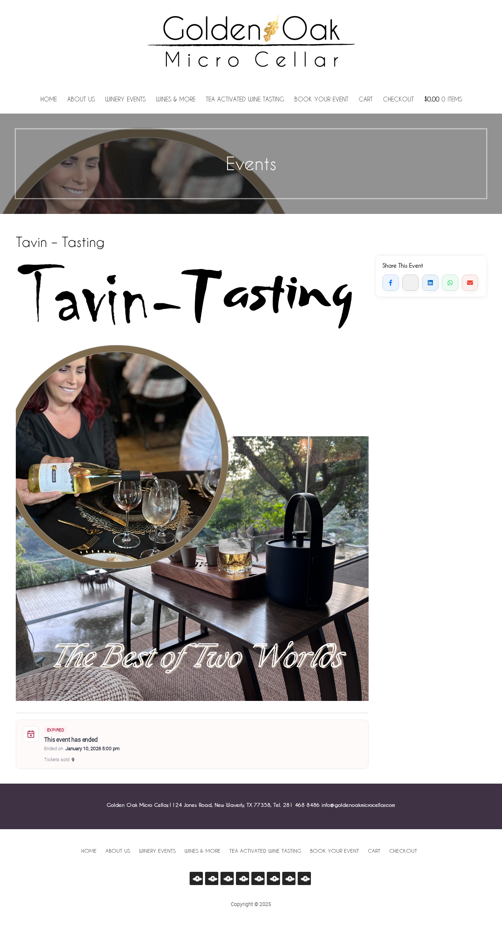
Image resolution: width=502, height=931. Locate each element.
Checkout (398, 99)
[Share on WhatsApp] (450, 283)
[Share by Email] (470, 283)
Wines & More (176, 99)
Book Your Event (321, 99)
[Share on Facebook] (391, 283)
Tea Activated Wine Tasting (245, 99)
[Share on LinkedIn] (430, 283)
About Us (81, 99)
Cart (366, 99)
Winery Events (125, 99)
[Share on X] (410, 283)
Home (48, 99)
